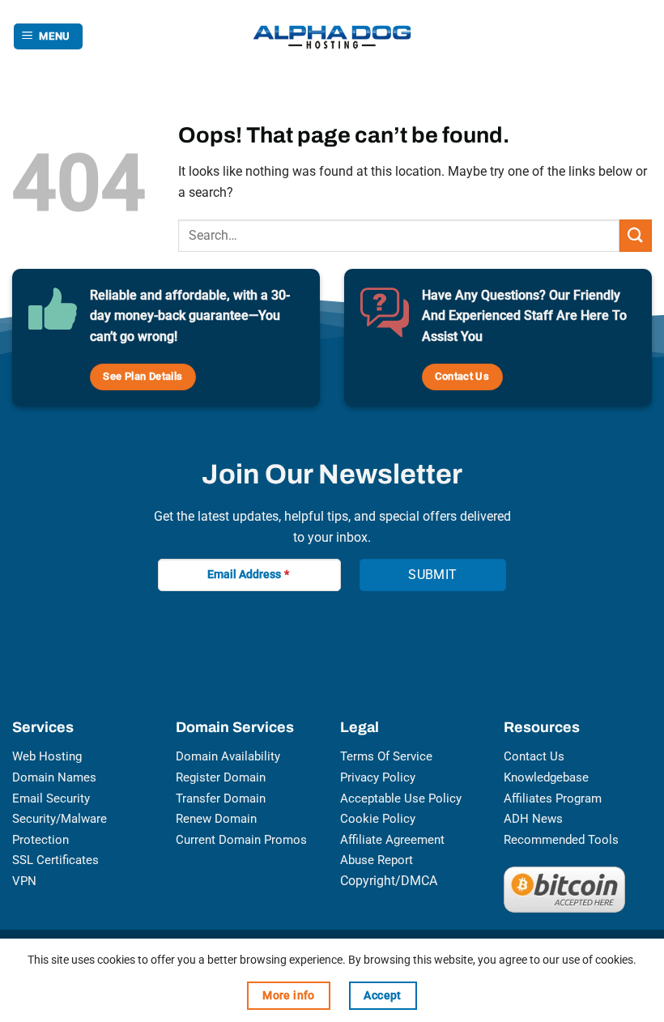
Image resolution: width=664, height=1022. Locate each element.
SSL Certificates (55, 860)
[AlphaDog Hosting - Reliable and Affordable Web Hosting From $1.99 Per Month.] (332, 36)
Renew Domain (216, 818)
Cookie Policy (377, 818)
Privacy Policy (377, 777)
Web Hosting (47, 756)
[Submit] (635, 235)
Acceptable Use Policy (401, 798)
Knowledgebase (546, 777)
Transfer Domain (221, 798)
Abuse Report (376, 860)
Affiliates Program (553, 798)
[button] (48, 36)
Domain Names (54, 777)
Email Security (51, 798)
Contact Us (534, 756)
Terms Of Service (386, 756)
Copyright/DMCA (388, 880)
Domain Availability (228, 756)
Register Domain (221, 777)
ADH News (533, 818)
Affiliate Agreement (392, 840)
